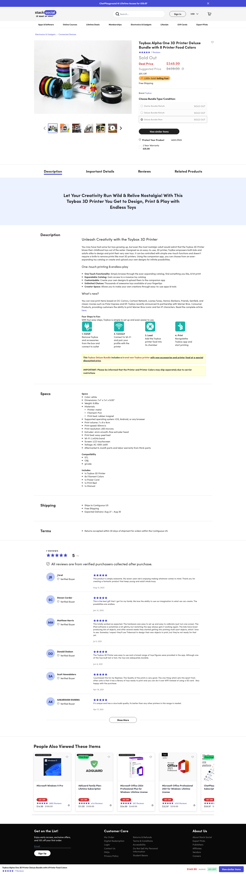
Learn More (176, 139)
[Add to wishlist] (212, 42)
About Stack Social (202, 837)
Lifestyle (164, 24)
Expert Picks (202, 24)
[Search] (117, 14)
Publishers (198, 844)
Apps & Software (46, 24)
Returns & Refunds (142, 837)
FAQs (106, 852)
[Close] (208, 3)
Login (107, 844)
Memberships (115, 24)
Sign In (177, 13)
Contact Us (109, 848)
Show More (123, 719)
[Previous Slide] (44, 128)
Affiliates (197, 848)
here (84, 310)
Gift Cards (182, 24)
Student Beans (140, 855)
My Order (109, 837)
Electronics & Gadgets (141, 24)
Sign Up (42, 853)
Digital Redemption (114, 840)
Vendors (197, 852)
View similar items (159, 131)
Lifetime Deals (93, 24)
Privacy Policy (111, 855)
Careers (197, 855)
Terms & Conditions (143, 840)
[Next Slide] (120, 128)
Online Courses (70, 24)
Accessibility (139, 844)
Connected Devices (67, 34)
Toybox (148, 93)
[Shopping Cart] (209, 14)
